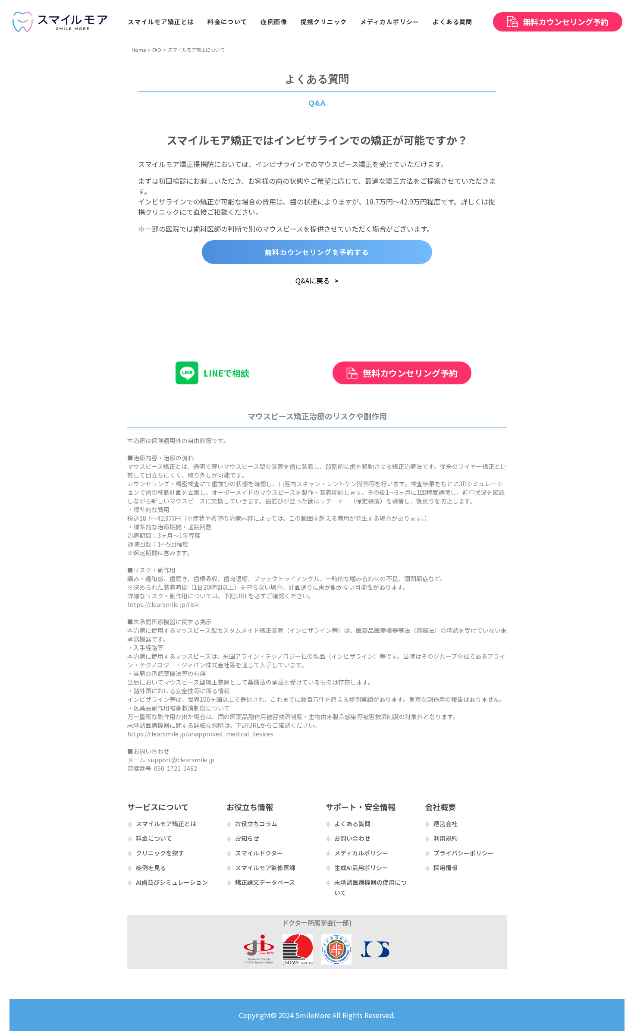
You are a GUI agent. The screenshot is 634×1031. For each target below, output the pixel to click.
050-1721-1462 (175, 768)
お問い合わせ (352, 838)
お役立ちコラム (256, 823)
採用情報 (445, 867)
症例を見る (151, 867)
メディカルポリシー (361, 853)
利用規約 (445, 838)
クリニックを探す (160, 853)
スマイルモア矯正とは (166, 823)
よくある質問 (352, 823)
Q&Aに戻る (312, 280)
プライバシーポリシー (463, 853)
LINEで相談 (226, 373)
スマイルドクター (259, 853)
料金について (154, 838)
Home (139, 49)
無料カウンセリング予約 (410, 373)
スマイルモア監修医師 (265, 867)
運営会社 (445, 823)
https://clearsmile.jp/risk (162, 604)
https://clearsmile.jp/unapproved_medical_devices (200, 733)
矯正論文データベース (265, 882)
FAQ (156, 49)
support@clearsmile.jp (181, 759)
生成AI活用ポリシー (361, 867)
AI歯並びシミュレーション (172, 882)
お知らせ (247, 838)
